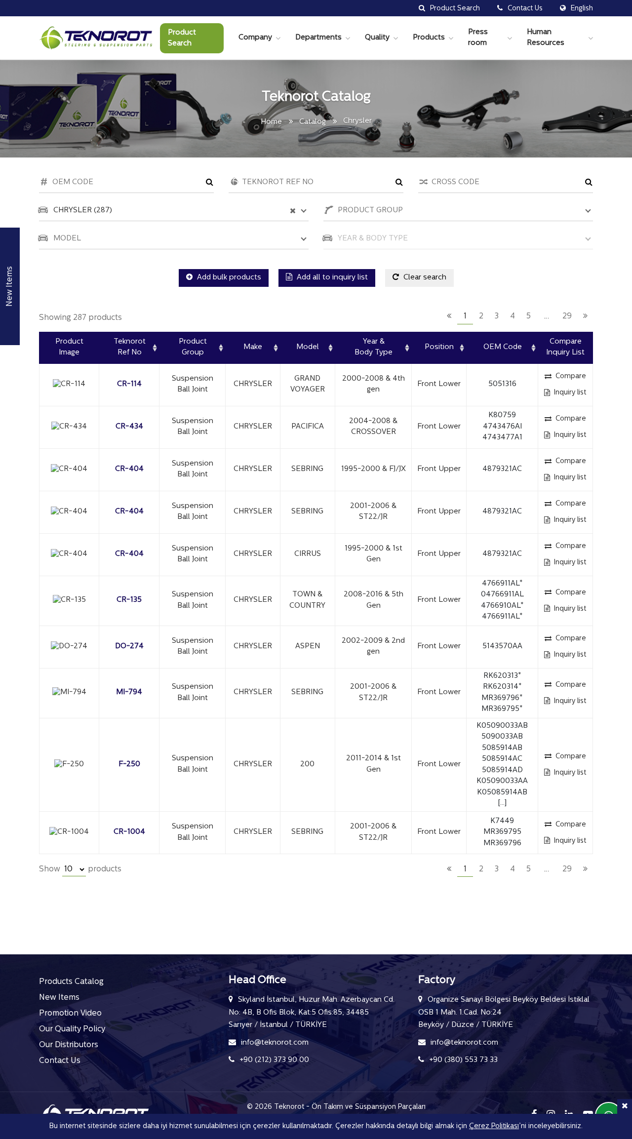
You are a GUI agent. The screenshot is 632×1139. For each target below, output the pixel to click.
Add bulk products (228, 277)
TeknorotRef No (130, 347)
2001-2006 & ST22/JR (373, 512)
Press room (478, 38)
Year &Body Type (374, 347)
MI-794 (129, 692)
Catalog (312, 122)
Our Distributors (68, 1045)
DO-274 (129, 646)
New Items (59, 998)
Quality (377, 37)
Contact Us (59, 1061)
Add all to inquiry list (331, 277)
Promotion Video (70, 1014)
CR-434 (129, 427)
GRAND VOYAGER (307, 384)
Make (252, 347)
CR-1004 (129, 832)
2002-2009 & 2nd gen (373, 646)
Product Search (182, 38)
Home (271, 122)
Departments (318, 37)
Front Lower (439, 384)
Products (429, 37)
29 (567, 316)
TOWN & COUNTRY (307, 600)
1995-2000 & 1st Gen (373, 554)
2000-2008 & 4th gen (373, 384)
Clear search (423, 277)
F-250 (129, 764)
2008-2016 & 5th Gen (373, 600)
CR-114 (129, 384)
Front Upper (439, 469)
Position (439, 347)
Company (255, 37)
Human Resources (545, 38)
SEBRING (307, 469)
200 (307, 764)
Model (307, 347)
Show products (80, 869)
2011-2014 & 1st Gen (373, 764)
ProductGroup (193, 347)
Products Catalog (71, 982)
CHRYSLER (253, 384)
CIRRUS (307, 554)
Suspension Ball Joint (192, 384)
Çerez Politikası (494, 1126)
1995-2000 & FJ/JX (373, 469)
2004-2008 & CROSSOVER (373, 427)
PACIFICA (307, 427)
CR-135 (129, 600)
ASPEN (307, 646)
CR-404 (129, 469)
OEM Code (502, 347)
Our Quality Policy (72, 1029)
